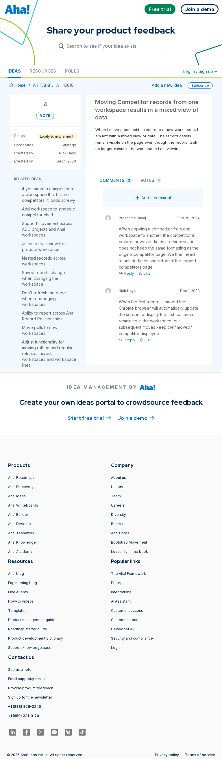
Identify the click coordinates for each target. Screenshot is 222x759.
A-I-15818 (41, 85)
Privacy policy (167, 755)
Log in (116, 647)
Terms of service (200, 755)
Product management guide (32, 620)
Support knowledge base (29, 647)
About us (118, 477)
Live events (18, 592)
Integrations (121, 592)
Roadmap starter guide (27, 629)
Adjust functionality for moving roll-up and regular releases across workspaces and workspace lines (49, 353)
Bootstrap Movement (129, 542)
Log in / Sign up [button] (198, 71)
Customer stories (125, 620)
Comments (114, 180)
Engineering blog (22, 583)
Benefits (118, 524)
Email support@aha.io (26, 679)
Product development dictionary (35, 638)
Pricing (117, 583)
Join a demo (136, 418)
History (117, 487)
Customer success (127, 610)
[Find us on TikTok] (82, 732)
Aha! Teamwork (21, 533)
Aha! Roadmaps (21, 477)
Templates (17, 610)
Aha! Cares (120, 533)
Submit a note (20, 669)
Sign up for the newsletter (30, 697)
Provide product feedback (30, 688)
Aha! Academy (20, 551)
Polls (72, 71)
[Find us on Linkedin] (12, 732)
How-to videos (21, 601)
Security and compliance (132, 638)
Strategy (69, 145)
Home (20, 85)
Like (147, 273)
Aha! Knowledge (22, 542)
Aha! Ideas (17, 496)
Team (116, 496)
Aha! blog (16, 573)
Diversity (118, 514)
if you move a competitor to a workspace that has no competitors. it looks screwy (48, 194)
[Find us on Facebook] (26, 732)
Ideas (14, 71)
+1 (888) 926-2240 (24, 706)
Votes (150, 180)
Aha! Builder (18, 514)
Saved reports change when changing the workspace (43, 278)
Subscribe (200, 85)
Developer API (123, 629)
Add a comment (156, 197)
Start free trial (89, 418)
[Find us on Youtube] (54, 732)
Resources (42, 71)
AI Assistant (121, 601)
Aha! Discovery (21, 487)
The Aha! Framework (128, 573)
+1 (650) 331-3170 (23, 716)
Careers (118, 505)
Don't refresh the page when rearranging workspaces (44, 298)
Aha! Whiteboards (23, 505)
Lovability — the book (129, 551)
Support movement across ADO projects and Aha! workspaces (47, 229)
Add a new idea (167, 85)
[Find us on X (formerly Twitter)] (40, 732)
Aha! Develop (19, 524)
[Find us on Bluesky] (68, 732)
